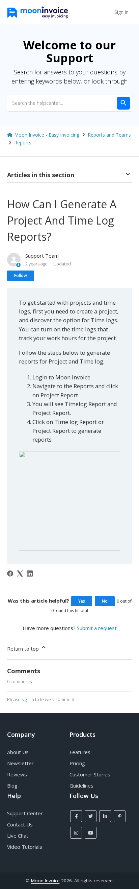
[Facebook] (10, 573)
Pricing (77, 763)
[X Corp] (20, 573)
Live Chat (17, 835)
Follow (20, 275)
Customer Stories (90, 774)
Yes (81, 601)
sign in (28, 699)
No (105, 601)
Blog (12, 785)
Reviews (17, 774)
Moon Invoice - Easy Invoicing (46, 135)
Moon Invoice (45, 881)
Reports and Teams (109, 135)
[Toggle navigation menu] (106, 12)
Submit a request (97, 628)
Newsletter (20, 763)
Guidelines (81, 785)
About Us (18, 752)
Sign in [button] (121, 12)
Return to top (23, 648)
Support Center (25, 813)
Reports (22, 142)
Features (80, 752)
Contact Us (20, 824)
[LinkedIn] (30, 573)
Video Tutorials (24, 846)
